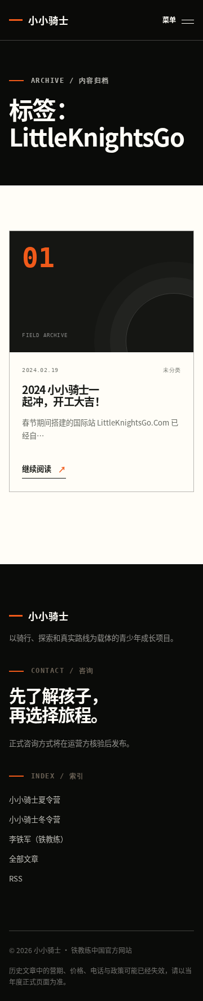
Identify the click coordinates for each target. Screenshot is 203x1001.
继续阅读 (44, 469)
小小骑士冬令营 (34, 819)
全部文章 (23, 858)
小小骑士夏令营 (34, 799)
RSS (16, 878)
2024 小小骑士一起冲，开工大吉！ (63, 395)
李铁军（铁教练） (38, 839)
